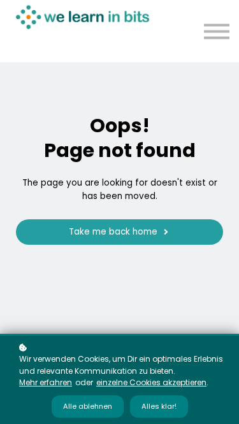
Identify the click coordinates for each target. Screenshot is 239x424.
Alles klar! (159, 406)
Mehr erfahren (45, 382)
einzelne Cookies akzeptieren (151, 382)
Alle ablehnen (87, 406)
